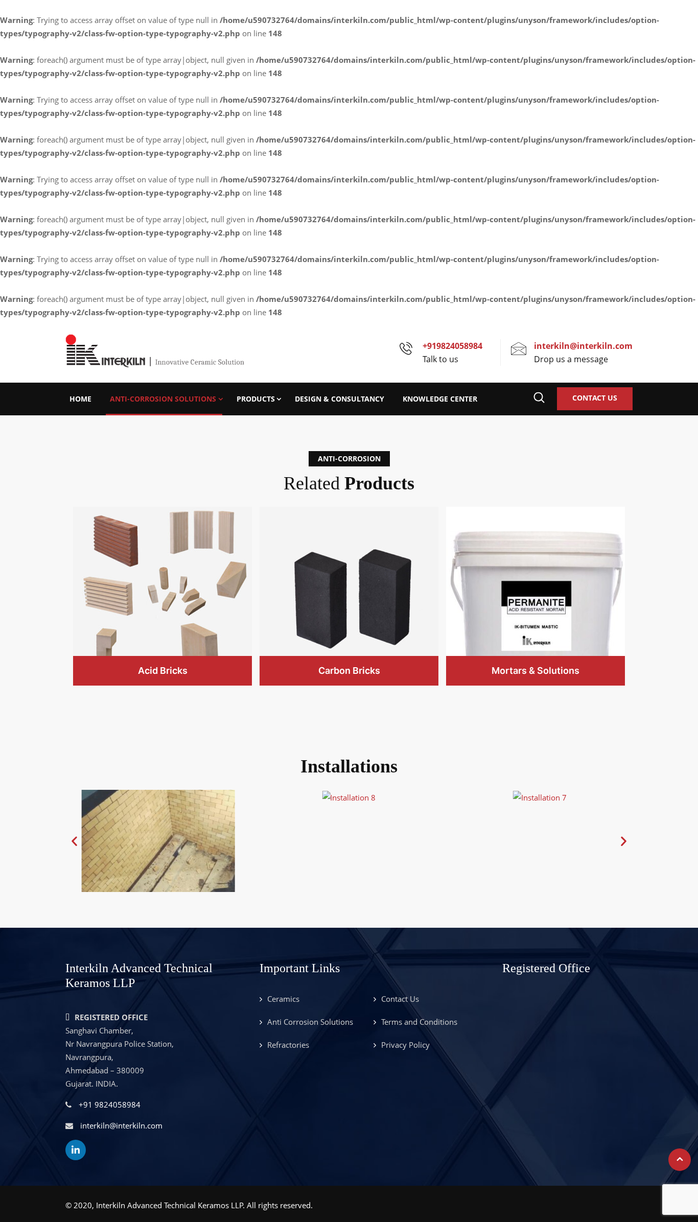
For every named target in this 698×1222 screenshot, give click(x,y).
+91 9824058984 (110, 1104)
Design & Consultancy (339, 399)
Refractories (288, 1045)
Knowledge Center (440, 399)
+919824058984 (452, 345)
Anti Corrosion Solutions (310, 1022)
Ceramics (283, 999)
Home (80, 399)
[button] (74, 840)
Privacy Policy (405, 1045)
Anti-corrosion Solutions (163, 399)
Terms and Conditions (419, 1022)
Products (256, 399)
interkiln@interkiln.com (583, 345)
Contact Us (594, 398)
